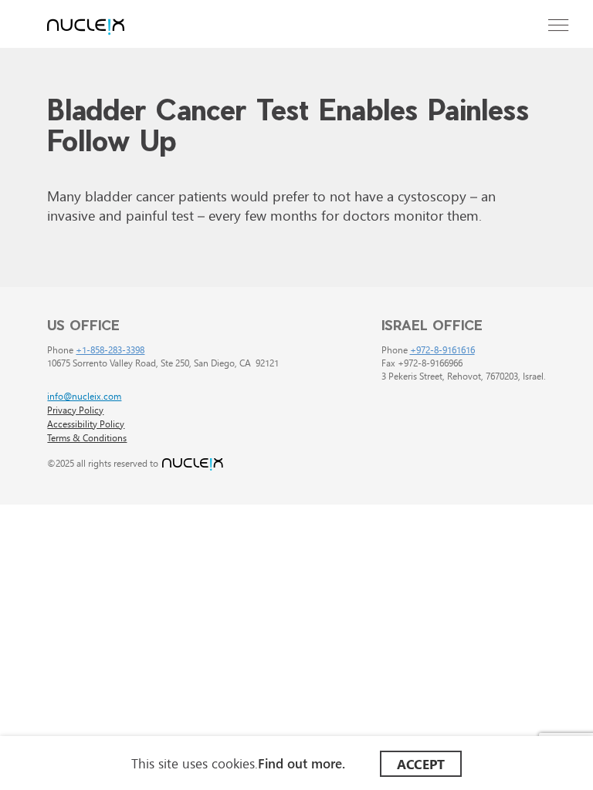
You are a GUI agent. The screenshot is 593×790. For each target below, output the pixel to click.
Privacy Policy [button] (75, 409)
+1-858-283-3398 (110, 349)
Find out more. (301, 763)
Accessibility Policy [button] (85, 423)
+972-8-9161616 (442, 349)
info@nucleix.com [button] (84, 395)
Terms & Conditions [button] (87, 437)
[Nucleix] (85, 27)
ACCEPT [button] (421, 763)
